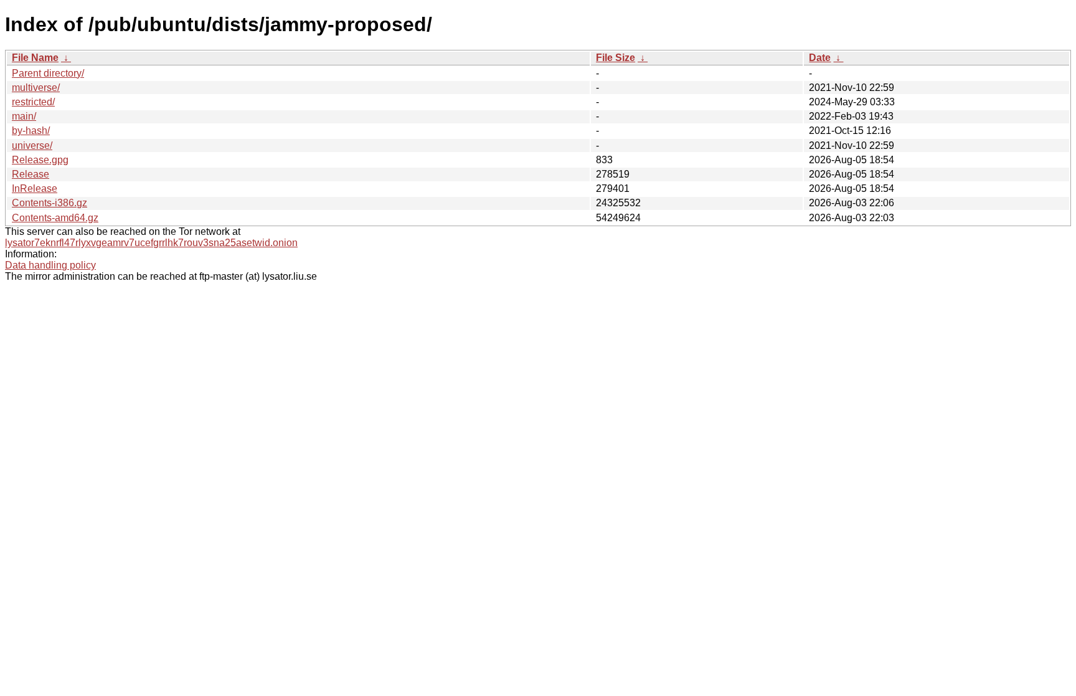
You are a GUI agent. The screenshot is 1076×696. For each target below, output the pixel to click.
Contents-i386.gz (49, 203)
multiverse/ (36, 87)
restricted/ (33, 102)
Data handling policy (50, 265)
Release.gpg (40, 160)
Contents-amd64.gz (55, 217)
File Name (35, 57)
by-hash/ (31, 130)
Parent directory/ (48, 73)
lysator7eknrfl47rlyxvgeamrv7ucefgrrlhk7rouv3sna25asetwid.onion (151, 242)
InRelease (34, 188)
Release (30, 174)
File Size (615, 57)
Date (820, 57)
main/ (24, 116)
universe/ (32, 145)
